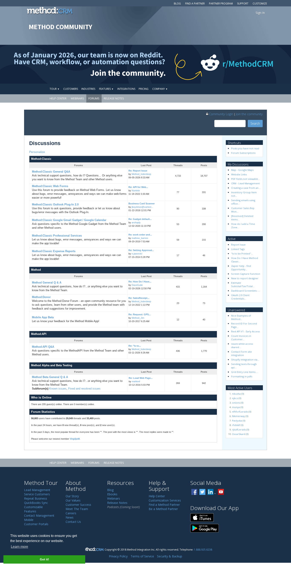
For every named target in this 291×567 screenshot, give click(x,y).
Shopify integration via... (245, 359)
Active (232, 239)
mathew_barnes (140, 238)
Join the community (249, 114)
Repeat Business (35, 498)
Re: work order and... (140, 234)
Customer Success (78, 505)
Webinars (77, 98)
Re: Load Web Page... (141, 378)
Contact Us (73, 522)
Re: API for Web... (138, 187)
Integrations (126, 89)
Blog (177, 3)
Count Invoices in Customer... (241, 337)
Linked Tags (238, 249)
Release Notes (114, 98)
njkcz (235, 398)
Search (255, 123)
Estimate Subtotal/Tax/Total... (243, 284)
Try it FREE (247, 89)
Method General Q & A (46, 282)
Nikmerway (238, 416)
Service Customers (37, 494)
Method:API (38, 334)
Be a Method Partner (163, 509)
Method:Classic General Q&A (51, 171)
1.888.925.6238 (203, 549)
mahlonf (136, 381)
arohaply (136, 222)
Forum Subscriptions (243, 152)
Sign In (260, 13)
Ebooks (112, 494)
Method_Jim (138, 318)
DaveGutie (137, 285)
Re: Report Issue (137, 170)
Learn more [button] (19, 546)
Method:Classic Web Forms (50, 186)
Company (160, 89)
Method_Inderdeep (141, 174)
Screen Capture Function (245, 273)
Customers (70, 89)
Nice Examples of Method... (241, 317)
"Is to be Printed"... (242, 253)
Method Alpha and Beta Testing (51, 365)
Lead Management (37, 490)
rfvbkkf (236, 425)
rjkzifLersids (239, 429)
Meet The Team (77, 509)
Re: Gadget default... (140, 219)
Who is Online (41, 397)
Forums (93, 98)
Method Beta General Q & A (50, 377)
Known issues (57, 388)
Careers (71, 513)
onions (236, 402)
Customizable (33, 507)
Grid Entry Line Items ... (244, 372)
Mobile (28, 520)
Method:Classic (41, 158)
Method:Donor (41, 297)
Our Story (72, 496)
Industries (88, 89)
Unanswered (236, 310)
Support (242, 3)
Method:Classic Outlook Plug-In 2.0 (55, 204)
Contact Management (39, 515)
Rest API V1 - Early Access (245, 331)
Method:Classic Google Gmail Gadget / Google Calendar (69, 220)
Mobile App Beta (43, 317)
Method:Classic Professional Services (57, 235)
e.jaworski (137, 253)
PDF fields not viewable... (245, 178)
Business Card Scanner (141, 203)
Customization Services (165, 500)
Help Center (58, 98)
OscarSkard (238, 434)
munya (236, 407)
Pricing (143, 89)
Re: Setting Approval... (141, 250)
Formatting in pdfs (241, 376)
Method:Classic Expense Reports (53, 251)
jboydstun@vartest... (142, 207)
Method (36, 269)
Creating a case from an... (245, 187)
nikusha (236, 393)
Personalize (37, 152)
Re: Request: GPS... (139, 314)
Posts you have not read (245, 148)
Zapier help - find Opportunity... (241, 267)
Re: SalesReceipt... (138, 298)
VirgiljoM (75, 439)
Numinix (136, 190)
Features (106, 89)
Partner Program (221, 3)
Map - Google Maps (242, 170)
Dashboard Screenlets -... (245, 290)
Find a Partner (195, 3)
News (69, 517)
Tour (54, 89)
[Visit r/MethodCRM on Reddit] (259, 64)
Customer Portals (36, 524)
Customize (260, 3)
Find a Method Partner (164, 505)
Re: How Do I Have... (139, 281)
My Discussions (238, 164)
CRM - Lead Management (245, 183)
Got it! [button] (44, 559)
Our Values (73, 500)
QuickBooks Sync (36, 503)
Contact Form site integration (241, 353)
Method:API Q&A (43, 346)
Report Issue (238, 244)
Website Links (239, 174)
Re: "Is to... (134, 346)
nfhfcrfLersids (240, 411)
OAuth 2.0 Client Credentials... (240, 297)
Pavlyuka (237, 420)
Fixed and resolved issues (84, 388)
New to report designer (244, 278)
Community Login (221, 114)
